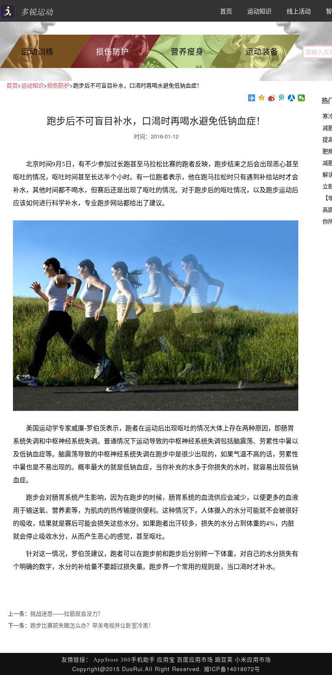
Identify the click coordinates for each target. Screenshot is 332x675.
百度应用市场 (195, 659)
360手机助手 (138, 659)
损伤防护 (112, 51)
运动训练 (37, 51)
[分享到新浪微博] (271, 97)
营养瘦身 (187, 51)
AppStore (106, 659)
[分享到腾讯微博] (281, 97)
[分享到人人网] (291, 97)
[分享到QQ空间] (261, 97)
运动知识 (259, 10)
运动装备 (262, 51)
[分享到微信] (301, 97)
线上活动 (299, 10)
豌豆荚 (224, 659)
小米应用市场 (253, 659)
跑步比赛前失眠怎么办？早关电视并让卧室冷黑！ (92, 625)
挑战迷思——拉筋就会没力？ (66, 613)
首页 (226, 10)
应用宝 (166, 659)
